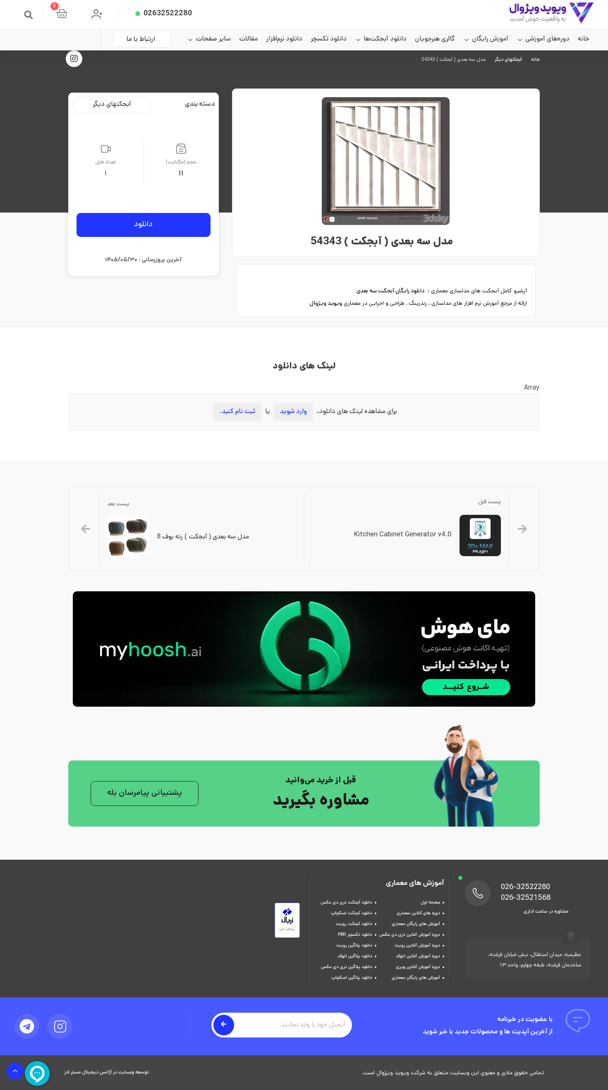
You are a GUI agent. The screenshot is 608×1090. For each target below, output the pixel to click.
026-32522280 (525, 887)
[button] (28, 15)
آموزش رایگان (490, 39)
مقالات (248, 39)
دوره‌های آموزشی (547, 39)
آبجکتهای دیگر (508, 60)
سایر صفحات (213, 39)
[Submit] (223, 1025)
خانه (583, 39)
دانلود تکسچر (329, 39)
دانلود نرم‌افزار (284, 39)
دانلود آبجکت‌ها (385, 39)
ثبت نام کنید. (237, 412)
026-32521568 (526, 898)
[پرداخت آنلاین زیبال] (287, 937)
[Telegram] (26, 1026)
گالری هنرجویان (435, 39)
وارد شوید (293, 412)
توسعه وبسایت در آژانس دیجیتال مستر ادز (106, 1072)
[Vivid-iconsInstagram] (60, 1026)
